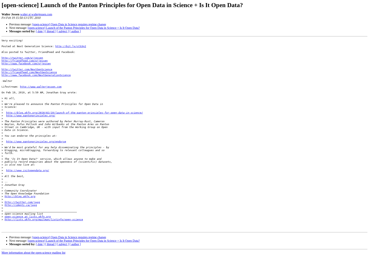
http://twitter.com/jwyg (22, 202)
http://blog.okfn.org (20, 196)
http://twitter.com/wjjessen (22, 57)
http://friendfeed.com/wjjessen (25, 60)
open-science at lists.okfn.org (28, 216)
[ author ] (75, 31)
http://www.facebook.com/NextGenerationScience (36, 75)
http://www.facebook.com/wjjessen (26, 63)
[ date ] (40, 31)
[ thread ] (50, 31)
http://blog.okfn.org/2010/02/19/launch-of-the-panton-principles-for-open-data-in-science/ (74, 112)
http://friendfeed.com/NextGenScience (29, 72)
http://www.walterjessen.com (41, 86)
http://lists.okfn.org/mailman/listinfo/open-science (44, 219)
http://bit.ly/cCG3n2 (70, 46)
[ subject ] (63, 31)
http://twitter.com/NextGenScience (27, 69)
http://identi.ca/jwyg (21, 205)
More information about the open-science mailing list (33, 252)
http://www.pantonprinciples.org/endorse (36, 141)
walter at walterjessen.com (36, 14)
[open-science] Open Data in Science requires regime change (69, 24)
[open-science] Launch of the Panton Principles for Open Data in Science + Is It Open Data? (84, 27)
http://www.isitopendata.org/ (27, 170)
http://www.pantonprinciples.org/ (30, 115)
